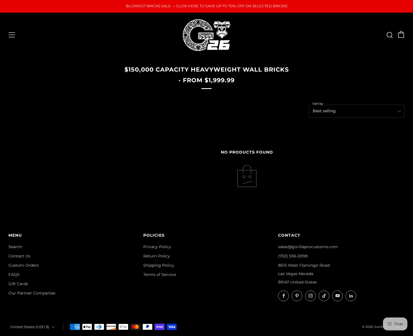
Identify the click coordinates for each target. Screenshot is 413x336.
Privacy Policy (157, 246)
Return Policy (156, 256)
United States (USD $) (29, 327)
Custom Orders (23, 265)
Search (15, 246)
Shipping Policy (158, 265)
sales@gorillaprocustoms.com (308, 246)
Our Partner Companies (31, 293)
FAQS (14, 274)
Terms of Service (159, 274)
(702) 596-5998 (293, 256)
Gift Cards (18, 283)
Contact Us (19, 256)
